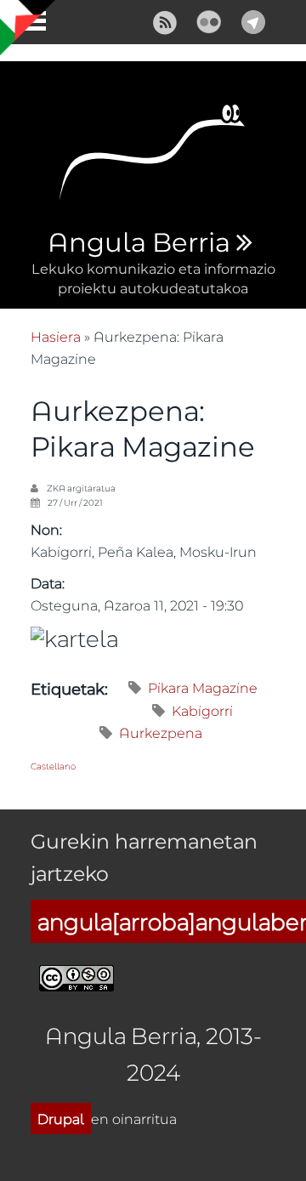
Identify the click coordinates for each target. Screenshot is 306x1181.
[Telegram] (253, 20)
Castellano (53, 766)
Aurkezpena (160, 732)
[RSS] (165, 20)
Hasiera (56, 336)
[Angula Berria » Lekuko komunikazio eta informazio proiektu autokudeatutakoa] (153, 158)
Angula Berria (139, 243)
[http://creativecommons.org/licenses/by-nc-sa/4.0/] (76, 976)
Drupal (60, 1118)
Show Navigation (28, 25)
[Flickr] (209, 20)
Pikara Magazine (203, 687)
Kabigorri (202, 710)
